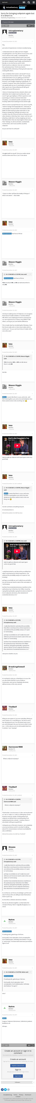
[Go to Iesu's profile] (4, 143)
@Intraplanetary (7, 233)
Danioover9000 (16, 747)
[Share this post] (32, 41)
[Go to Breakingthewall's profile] (4, 668)
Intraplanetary (11, 18)
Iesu (10, 141)
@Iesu (4, 397)
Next (29, 25)
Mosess (12, 847)
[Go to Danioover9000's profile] (4, 748)
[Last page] (33, 26)
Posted (9, 41)
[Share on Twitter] (5, 1089)
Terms (15, 1095)
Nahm (11, 919)
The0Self (13, 707)
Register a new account (18, 1065)
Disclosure (28, 1095)
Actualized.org (7, 1095)
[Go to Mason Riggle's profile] (4, 183)
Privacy (21, 1095)
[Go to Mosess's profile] (4, 848)
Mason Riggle (15, 182)
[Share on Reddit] (8, 1089)
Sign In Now (18, 1076)
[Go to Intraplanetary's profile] (4, 32)
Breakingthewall (17, 666)
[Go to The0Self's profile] (4, 708)
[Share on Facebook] (2, 1089)
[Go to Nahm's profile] (4, 921)
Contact (18, 1096)
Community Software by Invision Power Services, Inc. (18, 1100)
